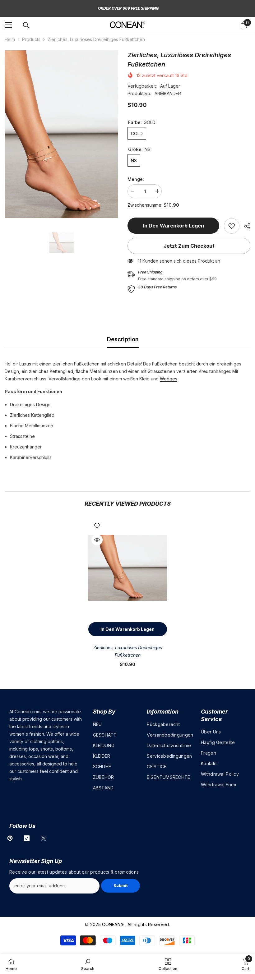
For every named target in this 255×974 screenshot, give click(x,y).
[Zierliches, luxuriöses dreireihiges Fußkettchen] (127, 568)
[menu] (8, 25)
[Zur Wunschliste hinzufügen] (97, 525)
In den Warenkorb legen (174, 226)
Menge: (136, 179)
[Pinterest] (10, 838)
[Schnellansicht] (97, 539)
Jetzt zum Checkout (189, 246)
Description (123, 339)
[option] (61, 134)
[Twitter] (43, 838)
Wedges (168, 378)
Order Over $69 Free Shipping (128, 8)
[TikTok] (26, 838)
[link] (231, 226)
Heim (10, 39)
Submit (121, 885)
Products (31, 39)
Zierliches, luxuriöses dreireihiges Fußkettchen (127, 651)
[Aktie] (244, 226)
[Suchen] (26, 25)
